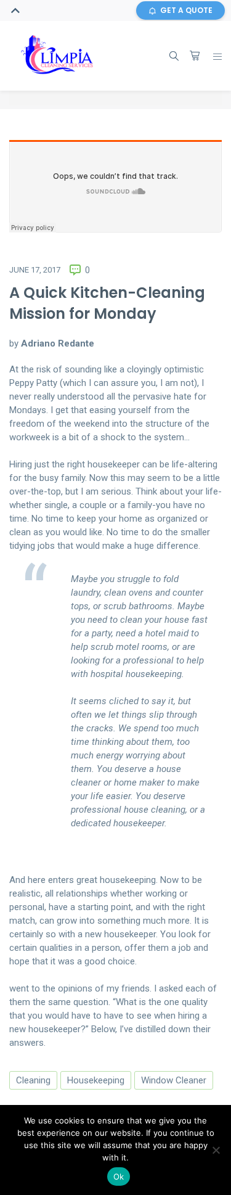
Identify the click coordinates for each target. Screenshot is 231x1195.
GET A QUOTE (186, 10)
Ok (118, 1176)
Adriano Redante (57, 343)
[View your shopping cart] (195, 55)
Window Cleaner (173, 1080)
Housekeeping (95, 1080)
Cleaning (33, 1080)
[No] (215, 1150)
